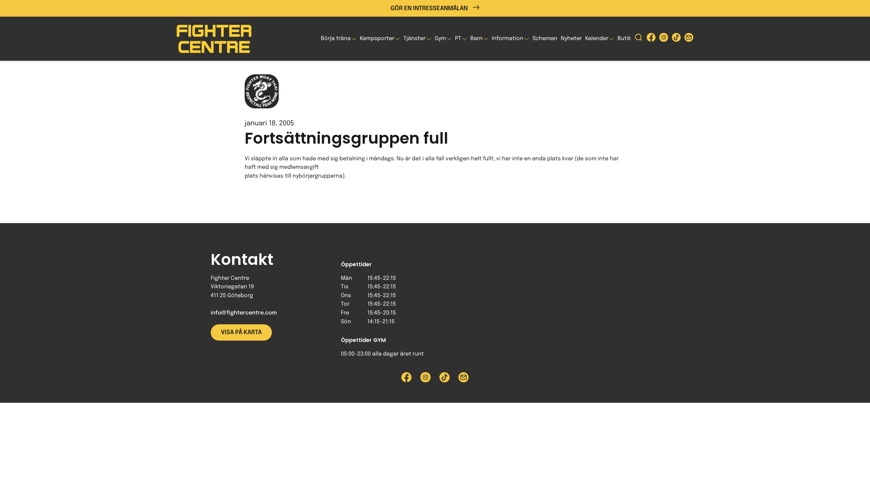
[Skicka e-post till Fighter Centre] (688, 39)
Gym (440, 38)
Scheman (545, 38)
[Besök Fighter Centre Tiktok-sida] (676, 39)
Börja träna (336, 38)
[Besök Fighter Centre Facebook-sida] (651, 39)
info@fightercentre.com (244, 313)
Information (507, 38)
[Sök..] (638, 39)
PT (458, 38)
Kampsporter (377, 38)
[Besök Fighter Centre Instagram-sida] (663, 39)
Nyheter (571, 38)
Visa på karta (241, 332)
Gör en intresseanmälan (429, 8)
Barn (476, 38)
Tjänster (414, 38)
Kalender (596, 38)
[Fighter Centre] (214, 38)
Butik (624, 38)
